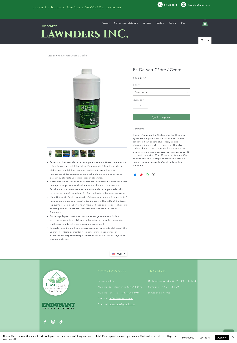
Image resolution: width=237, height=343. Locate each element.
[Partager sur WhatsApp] (147, 175)
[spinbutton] (140, 106)
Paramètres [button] (188, 337)
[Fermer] (233, 337)
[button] (205, 22)
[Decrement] (135, 106)
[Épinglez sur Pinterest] (141, 175)
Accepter (222, 337)
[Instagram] (53, 321)
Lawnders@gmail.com (199, 5)
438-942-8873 (134, 286)
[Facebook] (45, 321)
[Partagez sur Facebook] (135, 175)
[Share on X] (153, 175)
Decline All (204, 337)
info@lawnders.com (121, 298)
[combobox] (161, 92)
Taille (136, 85)
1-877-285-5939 (131, 292)
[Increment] (145, 106)
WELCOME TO (49, 26)
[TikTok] (61, 321)
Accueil (51, 55)
